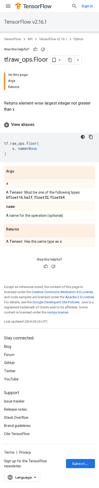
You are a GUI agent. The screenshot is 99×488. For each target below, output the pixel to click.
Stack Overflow (16, 417)
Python (79, 39)
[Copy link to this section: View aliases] (40, 125)
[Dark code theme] (83, 137)
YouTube (11, 379)
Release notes (15, 409)
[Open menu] (8, 6)
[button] (49, 125)
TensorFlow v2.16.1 (25, 22)
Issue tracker (14, 401)
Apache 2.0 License (79, 297)
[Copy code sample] (91, 137)
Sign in (87, 6)
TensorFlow (12, 39)
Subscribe (81, 463)
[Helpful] (35, 49)
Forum (9, 355)
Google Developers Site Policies (55, 302)
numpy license (57, 312)
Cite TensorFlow (17, 434)
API (30, 39)
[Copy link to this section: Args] (19, 171)
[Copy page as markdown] (70, 60)
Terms (9, 452)
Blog (7, 347)
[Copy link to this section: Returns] (24, 229)
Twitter (10, 371)
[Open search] (74, 6)
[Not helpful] (43, 49)
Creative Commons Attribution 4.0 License (62, 292)
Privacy (25, 452)
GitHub (9, 363)
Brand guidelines (17, 426)
